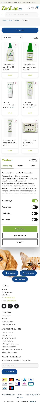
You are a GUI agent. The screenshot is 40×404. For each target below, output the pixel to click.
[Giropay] (17, 384)
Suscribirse (9, 372)
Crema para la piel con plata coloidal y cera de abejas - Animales (10, 141)
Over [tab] (33, 166)
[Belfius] (11, 384)
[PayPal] (31, 379)
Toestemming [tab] (7, 166)
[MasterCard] (11, 379)
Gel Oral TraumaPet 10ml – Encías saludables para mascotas (10, 103)
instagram (29, 273)
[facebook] (4, 306)
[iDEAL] (4, 379)
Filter (21, 30)
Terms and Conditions (8, 394)
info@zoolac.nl (11, 300)
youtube (21, 279)
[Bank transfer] (4, 384)
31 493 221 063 (9, 298)
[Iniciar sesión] (29, 8)
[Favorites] (33, 8)
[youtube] (16, 306)
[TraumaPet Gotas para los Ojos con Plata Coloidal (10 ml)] (30, 52)
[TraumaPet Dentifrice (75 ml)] (30, 90)
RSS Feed (20, 397)
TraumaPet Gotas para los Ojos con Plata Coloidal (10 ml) (29, 66)
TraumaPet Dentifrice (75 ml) (29, 103)
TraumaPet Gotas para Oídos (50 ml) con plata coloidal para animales (10, 66)
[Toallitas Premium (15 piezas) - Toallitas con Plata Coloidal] (30, 127)
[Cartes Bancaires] (31, 384)
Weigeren (20, 242)
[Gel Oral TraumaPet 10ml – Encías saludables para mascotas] (10, 90)
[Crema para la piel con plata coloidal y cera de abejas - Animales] (10, 127)
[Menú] (2, 15)
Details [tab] (20, 166)
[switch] (35, 207)
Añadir (10, 75)
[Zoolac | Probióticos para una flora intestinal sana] (12, 8)
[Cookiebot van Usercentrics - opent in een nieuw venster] (29, 160)
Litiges (20, 394)
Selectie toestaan (20, 235)
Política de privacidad (31, 394)
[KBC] (24, 379)
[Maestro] (11, 388)
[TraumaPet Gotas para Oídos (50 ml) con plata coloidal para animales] (10, 52)
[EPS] (24, 384)
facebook (11, 273)
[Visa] (4, 388)
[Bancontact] (17, 379)
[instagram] (10, 306)
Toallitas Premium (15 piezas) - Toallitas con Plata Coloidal (29, 141)
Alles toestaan (20, 229)
